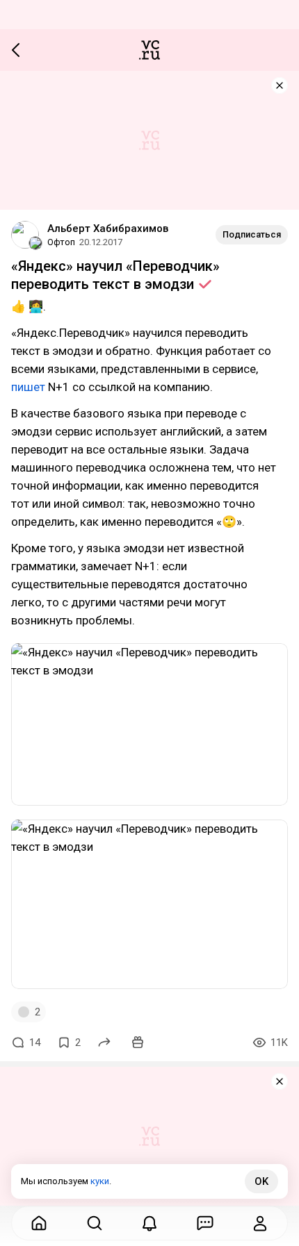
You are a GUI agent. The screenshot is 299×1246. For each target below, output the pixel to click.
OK (261, 1181)
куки (99, 1181)
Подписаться (252, 234)
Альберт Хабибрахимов (107, 228)
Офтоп (61, 242)
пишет (28, 387)
